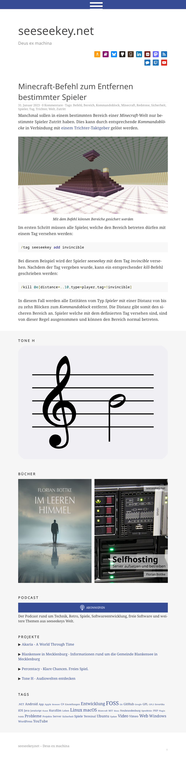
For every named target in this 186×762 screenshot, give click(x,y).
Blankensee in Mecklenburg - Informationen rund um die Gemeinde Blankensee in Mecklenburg (87, 656)
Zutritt (61, 109)
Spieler (23, 109)
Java (26, 710)
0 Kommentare (52, 105)
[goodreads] (131, 53)
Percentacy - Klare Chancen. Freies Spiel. (55, 668)
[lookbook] (147, 53)
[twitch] (156, 62)
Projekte (47, 716)
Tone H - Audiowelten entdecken (48, 678)
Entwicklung (93, 703)
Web (143, 716)
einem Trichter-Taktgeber (85, 127)
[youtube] (164, 62)
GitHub (129, 704)
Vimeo (133, 716)
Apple (48, 704)
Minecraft (128, 105)
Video (123, 715)
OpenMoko (146, 710)
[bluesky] (114, 53)
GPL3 (151, 704)
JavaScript (36, 710)
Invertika (160, 704)
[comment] (147, 62)
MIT (110, 710)
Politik (21, 716)
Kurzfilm (55, 710)
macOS (90, 710)
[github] (122, 53)
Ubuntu (103, 716)
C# (62, 704)
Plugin (162, 710)
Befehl (77, 105)
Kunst (45, 710)
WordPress (25, 721)
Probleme (33, 715)
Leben (65, 710)
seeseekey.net (56, 30)
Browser (56, 704)
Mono (116, 711)
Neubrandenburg (130, 710)
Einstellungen (72, 704)
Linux (76, 710)
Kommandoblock (108, 105)
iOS (20, 710)
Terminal (90, 716)
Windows (157, 715)
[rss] (164, 53)
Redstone (143, 105)
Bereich (89, 105)
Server (57, 716)
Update (113, 716)
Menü (93, 4)
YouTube (40, 721)
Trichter (41, 109)
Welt (51, 109)
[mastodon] (156, 53)
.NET (21, 704)
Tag (31, 109)
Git (121, 704)
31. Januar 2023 (29, 105)
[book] (106, 53)
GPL (145, 704)
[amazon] (97, 53)
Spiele (78, 716)
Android (31, 704)
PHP (155, 710)
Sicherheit (158, 105)
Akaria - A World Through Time (48, 644)
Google (138, 704)
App (41, 704)
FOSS (112, 703)
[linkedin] (139, 53)
